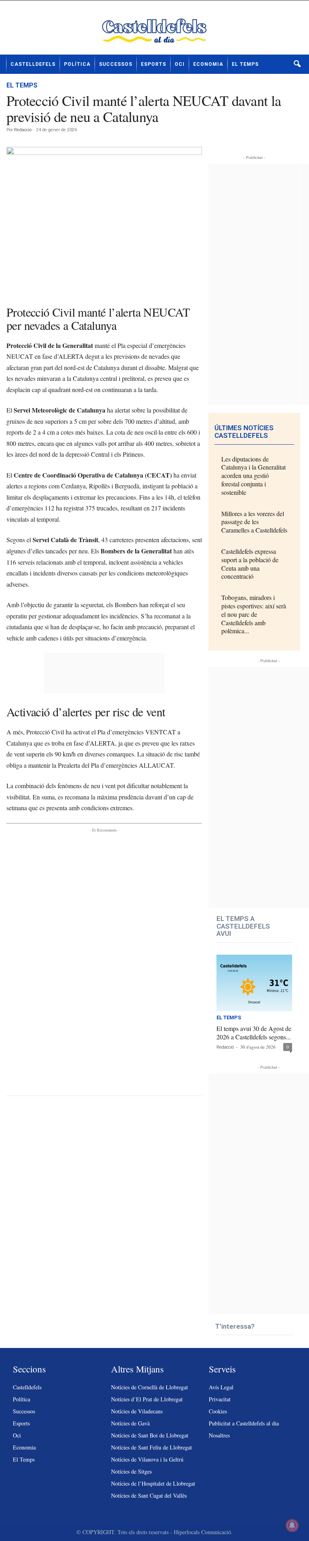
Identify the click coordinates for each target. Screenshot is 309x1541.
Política (77, 64)
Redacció (22, 129)
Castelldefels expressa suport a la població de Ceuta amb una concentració (249, 563)
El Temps (245, 64)
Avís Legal (221, 1387)
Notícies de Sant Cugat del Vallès (149, 1495)
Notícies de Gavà (130, 1423)
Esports (153, 64)
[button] (297, 64)
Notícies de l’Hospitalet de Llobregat (153, 1483)
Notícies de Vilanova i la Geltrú (147, 1459)
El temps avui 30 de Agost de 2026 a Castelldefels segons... (253, 1032)
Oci (180, 64)
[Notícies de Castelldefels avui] (154, 30)
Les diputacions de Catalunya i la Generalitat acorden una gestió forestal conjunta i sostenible (253, 475)
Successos (115, 64)
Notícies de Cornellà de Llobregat (149, 1387)
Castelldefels (33, 64)
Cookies (218, 1411)
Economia (208, 64)
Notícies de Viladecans (137, 1411)
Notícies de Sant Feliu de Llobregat (151, 1447)
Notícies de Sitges (131, 1471)
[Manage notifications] (292, 1525)
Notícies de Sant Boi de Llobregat (149, 1435)
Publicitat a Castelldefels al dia (244, 1423)
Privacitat (220, 1399)
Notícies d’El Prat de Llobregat (147, 1399)
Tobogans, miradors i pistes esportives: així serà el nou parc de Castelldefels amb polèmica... (253, 614)
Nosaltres (219, 1435)
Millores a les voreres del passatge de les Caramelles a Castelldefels (254, 522)
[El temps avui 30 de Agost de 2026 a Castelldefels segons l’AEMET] (254, 983)
